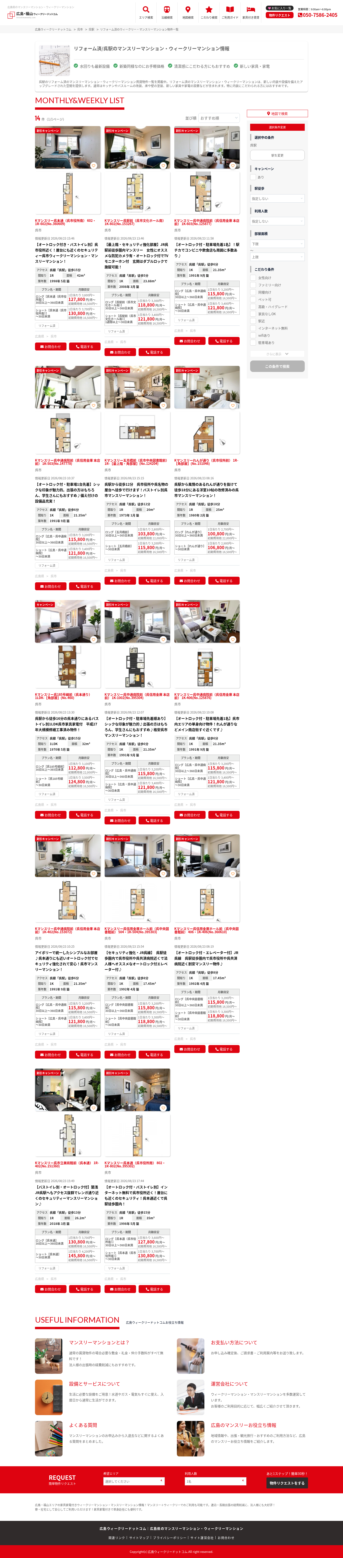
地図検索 (188, 17)
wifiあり (264, 335)
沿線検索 (167, 17)
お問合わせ (53, 346)
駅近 (261, 320)
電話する (86, 346)
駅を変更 (277, 155)
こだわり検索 (209, 17)
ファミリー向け (269, 285)
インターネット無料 (273, 328)
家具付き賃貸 (250, 17)
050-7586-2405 (320, 14)
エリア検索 (146, 17)
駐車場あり (266, 342)
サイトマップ (139, 1537)
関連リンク (116, 1537)
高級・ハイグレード (273, 306)
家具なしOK (267, 313)
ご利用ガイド (230, 17)
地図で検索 (279, 113)
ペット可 (264, 299)
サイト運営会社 (202, 1537)
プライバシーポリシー (169, 1537)
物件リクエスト (279, 15)
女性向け (264, 277)
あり (261, 177)
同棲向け (264, 292)
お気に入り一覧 (281, 8)
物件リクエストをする (287, 1482)
